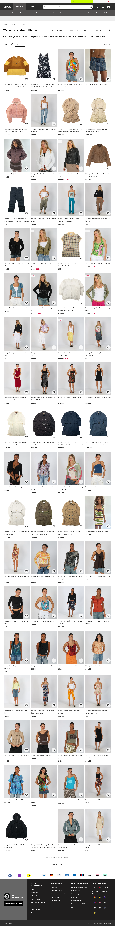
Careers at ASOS (56, 890)
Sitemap (33, 906)
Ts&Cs (100, 923)
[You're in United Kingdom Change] (108, 1)
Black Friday (75, 897)
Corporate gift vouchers (78, 894)
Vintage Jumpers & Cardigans (101, 30)
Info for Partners (76, 901)
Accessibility (107, 923)
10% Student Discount (37, 903)
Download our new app (82, 2)
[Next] (109, 30)
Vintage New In (58, 30)
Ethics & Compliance (37, 913)
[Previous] (48, 30)
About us (54, 887)
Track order (34, 892)
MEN (33, 7)
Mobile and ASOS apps (79, 887)
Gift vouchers (75, 890)
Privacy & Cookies (91, 923)
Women (14, 24)
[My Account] (97, 6)
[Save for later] (26, 79)
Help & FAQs (99, 2)
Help (32, 889)
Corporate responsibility (58, 894)
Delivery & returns (36, 896)
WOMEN (19, 7)
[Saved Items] (103, 6)
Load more (57, 865)
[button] (95, 897)
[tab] (7, 13)
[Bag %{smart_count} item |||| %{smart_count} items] (108, 6)
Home (6, 24)
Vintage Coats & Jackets (77, 30)
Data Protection (35, 909)
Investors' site (55, 897)
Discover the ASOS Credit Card (79, 905)
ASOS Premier (35, 899)
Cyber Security (55, 901)
